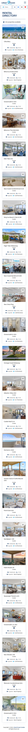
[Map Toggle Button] (18, 7)
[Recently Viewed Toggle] (21, 7)
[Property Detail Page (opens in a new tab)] (14, 32)
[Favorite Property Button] (22, 27)
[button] (4, 31)
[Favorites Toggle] (25, 7)
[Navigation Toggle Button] (25, 2)
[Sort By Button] (14, 7)
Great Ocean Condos (19, 727)
